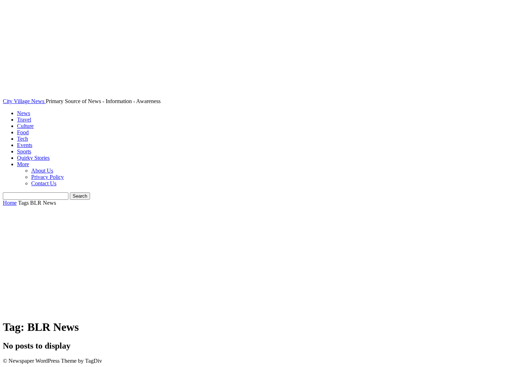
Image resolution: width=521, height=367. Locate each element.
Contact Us (43, 183)
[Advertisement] (260, 263)
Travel (24, 120)
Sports (24, 151)
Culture (25, 126)
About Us (42, 171)
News (23, 113)
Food (23, 132)
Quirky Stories (33, 158)
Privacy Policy (47, 177)
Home (10, 203)
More (23, 164)
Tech (22, 139)
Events (24, 145)
